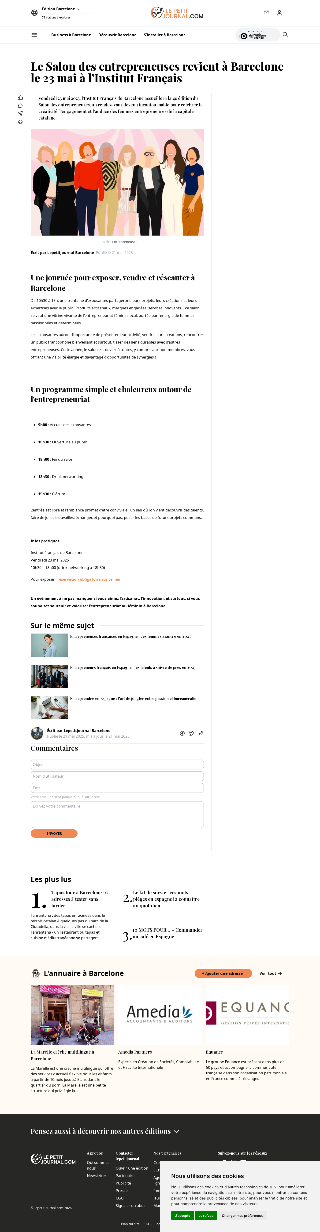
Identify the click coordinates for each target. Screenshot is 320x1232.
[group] (273, 34)
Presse (122, 1190)
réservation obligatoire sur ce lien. (89, 579)
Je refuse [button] (206, 1216)
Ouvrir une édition (132, 1168)
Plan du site (131, 1224)
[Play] (273, 35)
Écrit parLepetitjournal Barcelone (62, 252)
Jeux (157, 1198)
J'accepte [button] (182, 1216)
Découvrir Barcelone (117, 34)
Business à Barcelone (71, 34)
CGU (120, 1198)
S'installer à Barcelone (165, 34)
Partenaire (125, 1175)
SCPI (157, 1170)
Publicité (123, 1183)
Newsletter (96, 1175)
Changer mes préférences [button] (243, 1216)
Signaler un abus (130, 1205)
